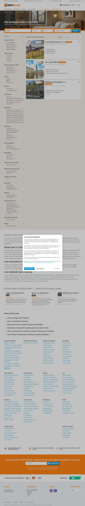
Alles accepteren (29, 268)
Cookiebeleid (37, 262)
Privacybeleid (29, 262)
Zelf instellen (57, 268)
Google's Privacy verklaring (47, 262)
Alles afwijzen (40, 268)
